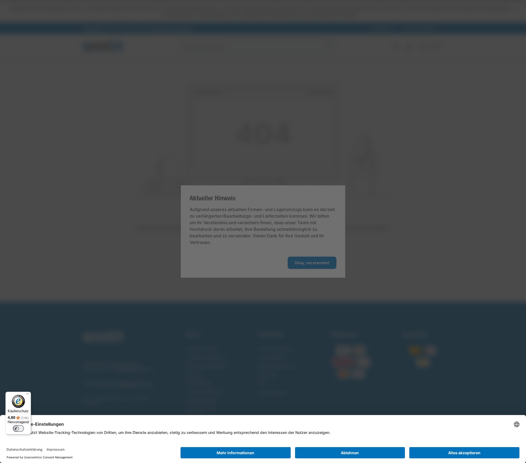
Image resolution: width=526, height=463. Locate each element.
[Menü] (27, 395)
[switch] (18, 428)
